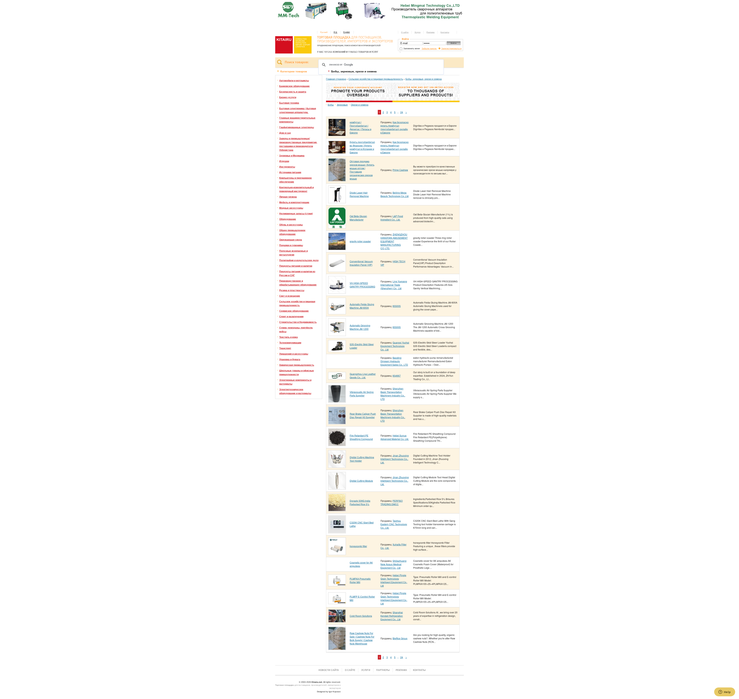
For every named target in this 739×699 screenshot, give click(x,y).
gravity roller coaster (360, 241)
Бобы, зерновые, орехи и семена (423, 78)
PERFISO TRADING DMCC (391, 502)
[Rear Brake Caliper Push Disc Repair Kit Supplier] (337, 423)
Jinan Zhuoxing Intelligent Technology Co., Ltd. (394, 459)
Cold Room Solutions (361, 615)
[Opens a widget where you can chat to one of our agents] (724, 692)
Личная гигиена (288, 196)
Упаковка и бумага (289, 359)
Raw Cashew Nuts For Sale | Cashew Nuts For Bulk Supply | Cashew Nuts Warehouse (362, 638)
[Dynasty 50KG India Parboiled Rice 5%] (337, 510)
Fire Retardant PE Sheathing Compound (361, 437)
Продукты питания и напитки (295, 266)
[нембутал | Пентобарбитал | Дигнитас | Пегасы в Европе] (337, 134)
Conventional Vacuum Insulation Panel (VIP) (361, 263)
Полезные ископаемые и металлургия (293, 252)
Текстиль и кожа (288, 337)
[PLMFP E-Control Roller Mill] (337, 602)
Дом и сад (285, 133)
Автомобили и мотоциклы (294, 80)
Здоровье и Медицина (291, 155)
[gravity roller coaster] (337, 248)
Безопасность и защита (292, 91)
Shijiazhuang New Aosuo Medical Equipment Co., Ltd (393, 564)
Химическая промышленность (296, 365)
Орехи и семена (359, 104)
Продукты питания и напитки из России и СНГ (297, 273)
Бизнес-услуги (287, 97)
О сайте (405, 32)
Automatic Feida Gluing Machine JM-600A (362, 306)
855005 (397, 306)
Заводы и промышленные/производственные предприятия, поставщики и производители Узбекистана (298, 144)
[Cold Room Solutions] (337, 621)
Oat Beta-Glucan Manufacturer (358, 217)
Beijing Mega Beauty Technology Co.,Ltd (394, 194)
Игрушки (284, 161)
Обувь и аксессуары (291, 224)
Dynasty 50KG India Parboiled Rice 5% (360, 502)
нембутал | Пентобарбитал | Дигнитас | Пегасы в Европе (360, 127)
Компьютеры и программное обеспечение (295, 179)
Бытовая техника (289, 103)
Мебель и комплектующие (294, 202)
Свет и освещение (289, 296)
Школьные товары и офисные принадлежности (296, 372)
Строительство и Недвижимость (298, 322)
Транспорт (285, 348)
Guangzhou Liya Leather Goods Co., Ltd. (363, 375)
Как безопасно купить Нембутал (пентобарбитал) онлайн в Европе (394, 127)
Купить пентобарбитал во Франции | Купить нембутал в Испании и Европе (362, 147)
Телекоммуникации (290, 342)
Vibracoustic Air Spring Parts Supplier (362, 393)
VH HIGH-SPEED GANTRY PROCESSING (362, 284)
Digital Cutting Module (361, 480)
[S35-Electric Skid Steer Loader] (337, 350)
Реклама (430, 32)
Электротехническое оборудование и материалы (295, 391)
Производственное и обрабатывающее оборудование (298, 282)
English (346, 32)
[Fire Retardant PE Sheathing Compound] (337, 444)
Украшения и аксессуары (293, 353)
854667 (397, 375)
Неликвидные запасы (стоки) (296, 213)
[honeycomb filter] (337, 553)
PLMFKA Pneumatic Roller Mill (360, 580)
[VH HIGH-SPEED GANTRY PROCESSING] (337, 292)
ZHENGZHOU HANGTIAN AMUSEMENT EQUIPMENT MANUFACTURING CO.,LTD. (394, 241)
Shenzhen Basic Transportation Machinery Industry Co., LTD (392, 394)
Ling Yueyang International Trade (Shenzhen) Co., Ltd (393, 285)
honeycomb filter (358, 546)
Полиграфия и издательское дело (299, 260)
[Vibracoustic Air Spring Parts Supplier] (337, 401)
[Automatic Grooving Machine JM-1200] (337, 334)
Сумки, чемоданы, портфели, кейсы (296, 329)
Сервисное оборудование (294, 311)
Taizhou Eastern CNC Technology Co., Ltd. (393, 524)
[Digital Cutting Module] (337, 488)
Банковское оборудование (294, 86)
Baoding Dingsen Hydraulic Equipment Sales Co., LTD (394, 361)
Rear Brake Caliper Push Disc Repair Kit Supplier (363, 415)
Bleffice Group (400, 638)
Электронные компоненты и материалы (295, 381)
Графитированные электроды (296, 127)
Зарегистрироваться (451, 48)
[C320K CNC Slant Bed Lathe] (337, 531)
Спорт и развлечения (291, 316)
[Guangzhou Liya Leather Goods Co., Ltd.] (337, 378)
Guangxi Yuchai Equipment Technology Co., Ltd (394, 346)
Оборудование (287, 219)
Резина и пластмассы (291, 290)
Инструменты (287, 166)
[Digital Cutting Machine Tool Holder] (337, 466)
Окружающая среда (290, 239)
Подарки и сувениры (291, 245)
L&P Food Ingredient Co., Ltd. (391, 217)
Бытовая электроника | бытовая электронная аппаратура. (297, 110)
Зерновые (342, 104)
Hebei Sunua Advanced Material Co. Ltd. (394, 437)
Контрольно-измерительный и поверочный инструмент (296, 189)
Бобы (331, 104)
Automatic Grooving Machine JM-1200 (360, 327)
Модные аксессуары (291, 208)
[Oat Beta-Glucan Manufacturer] (337, 227)
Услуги (417, 32)
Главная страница (336, 78)
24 (401, 112)
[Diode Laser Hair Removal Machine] (337, 201)
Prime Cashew (400, 169)
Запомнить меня (411, 48)
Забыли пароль (429, 48)
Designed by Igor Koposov (329, 692)
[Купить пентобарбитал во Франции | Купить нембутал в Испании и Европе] (337, 152)
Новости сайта (329, 670)
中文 (335, 32)
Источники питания (290, 172)
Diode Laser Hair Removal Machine (359, 194)
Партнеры (383, 670)
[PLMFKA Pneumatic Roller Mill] (337, 584)
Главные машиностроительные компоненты (297, 119)
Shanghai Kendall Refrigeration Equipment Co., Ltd (391, 616)
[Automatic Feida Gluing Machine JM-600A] (337, 312)
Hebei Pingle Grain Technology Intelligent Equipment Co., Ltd (393, 580)
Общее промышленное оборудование (292, 232)
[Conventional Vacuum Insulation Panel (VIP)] (337, 270)
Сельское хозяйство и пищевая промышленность (297, 303)
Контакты (445, 32)
